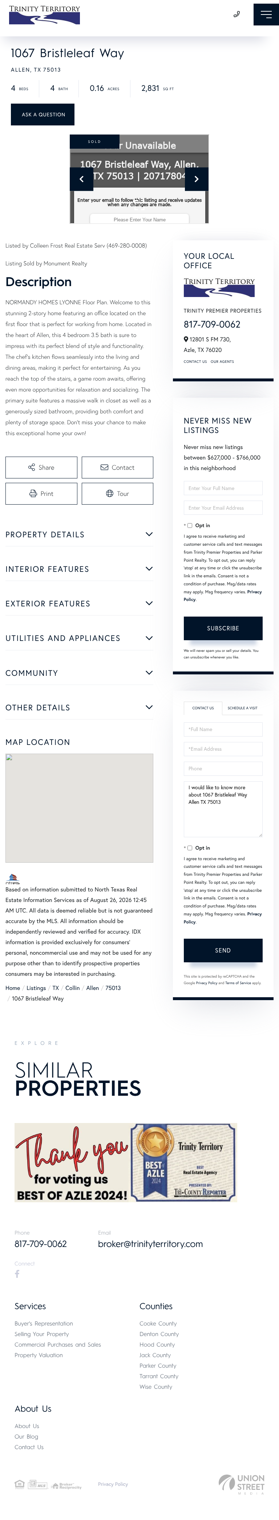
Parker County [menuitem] (158, 1365)
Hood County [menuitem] (157, 1344)
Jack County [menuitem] (155, 1355)
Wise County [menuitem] (156, 1386)
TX (56, 988)
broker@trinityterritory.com (150, 1244)
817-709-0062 (212, 324)
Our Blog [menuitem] (26, 1436)
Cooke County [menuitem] (158, 1323)
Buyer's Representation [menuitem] (44, 1323)
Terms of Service (238, 982)
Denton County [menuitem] (159, 1334)
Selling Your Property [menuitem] (42, 1334)
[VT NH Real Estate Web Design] (241, 1485)
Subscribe (223, 628)
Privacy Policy (207, 982)
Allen (92, 988)
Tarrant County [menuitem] (159, 1376)
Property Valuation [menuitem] (39, 1355)
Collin (72, 988)
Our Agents (222, 361)
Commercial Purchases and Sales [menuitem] (58, 1344)
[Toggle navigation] (266, 14)
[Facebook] (17, 1274)
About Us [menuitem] (27, 1426)
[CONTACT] (42, 114)
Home (12, 988)
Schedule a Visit (243, 708)
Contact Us (195, 361)
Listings (36, 988)
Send (223, 950)
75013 (113, 988)
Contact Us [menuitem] (29, 1447)
